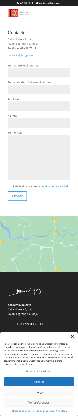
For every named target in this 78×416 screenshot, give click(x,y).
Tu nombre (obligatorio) (23, 65)
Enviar (17, 196)
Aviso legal (61, 410)
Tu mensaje (15, 132)
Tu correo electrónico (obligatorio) (29, 82)
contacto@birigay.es (20, 55)
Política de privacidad (43, 410)
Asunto (12, 116)
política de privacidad (54, 186)
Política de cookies (20, 410)
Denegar (39, 392)
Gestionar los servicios (38, 371)
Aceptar (39, 382)
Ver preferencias (39, 402)
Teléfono (13, 99)
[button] (72, 336)
